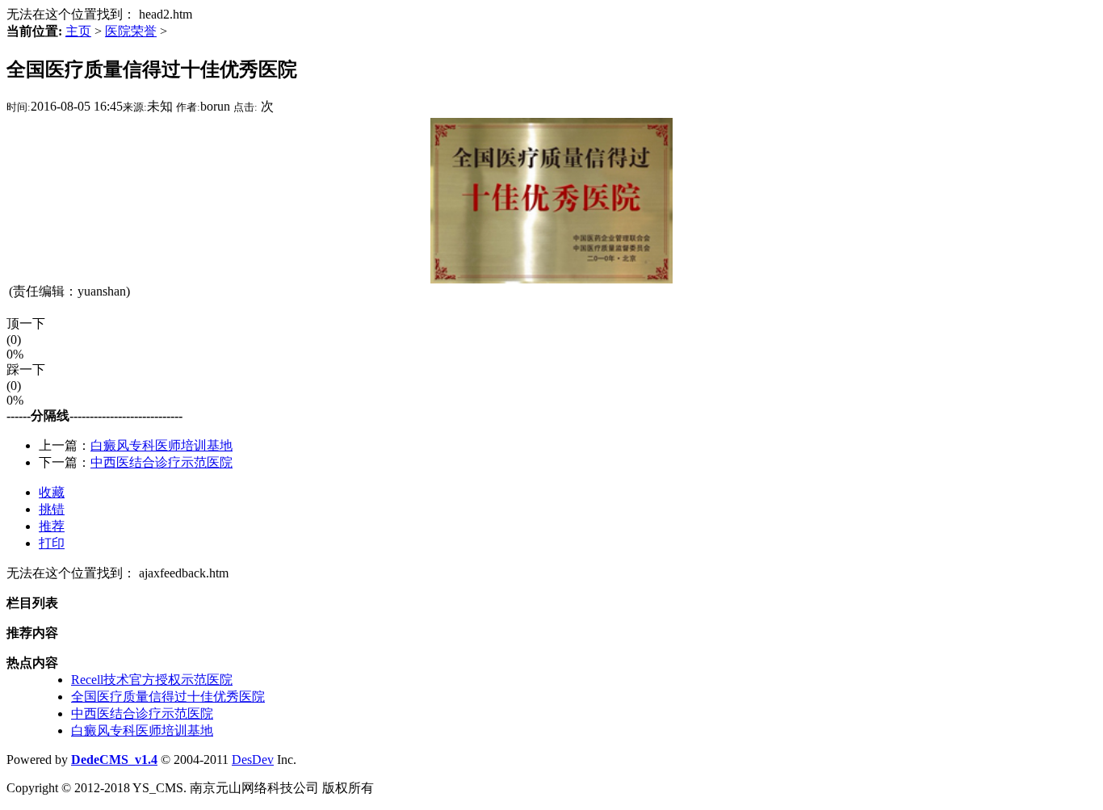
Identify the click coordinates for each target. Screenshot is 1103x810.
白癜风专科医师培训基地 (161, 445)
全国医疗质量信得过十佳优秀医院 (168, 696)
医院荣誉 (131, 31)
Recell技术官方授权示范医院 (152, 679)
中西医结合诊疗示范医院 (161, 462)
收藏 (52, 492)
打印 (52, 543)
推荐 (52, 526)
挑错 (52, 509)
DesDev (253, 759)
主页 (78, 31)
